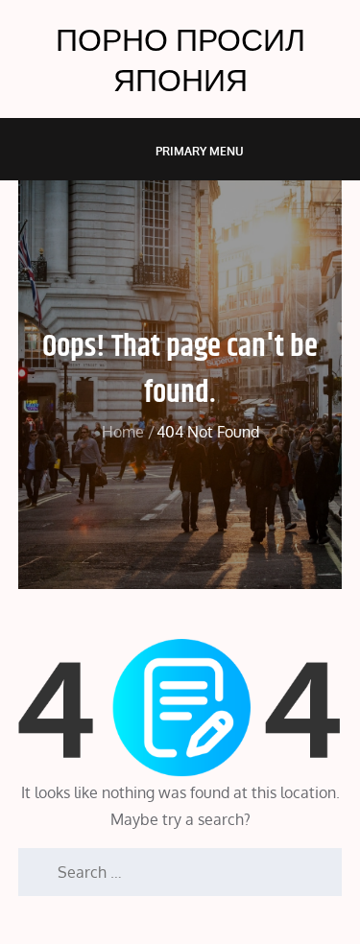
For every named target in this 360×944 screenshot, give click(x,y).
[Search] (32, 862)
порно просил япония (180, 59)
